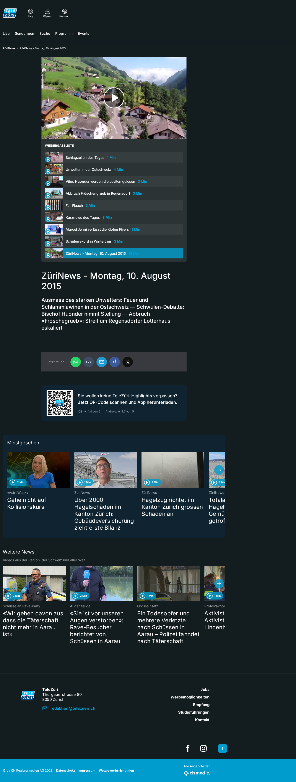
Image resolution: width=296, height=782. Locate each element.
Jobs (205, 689)
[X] (127, 362)
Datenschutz (65, 770)
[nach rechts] (219, 470)
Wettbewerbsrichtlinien (116, 770)
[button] (88, 362)
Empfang (201, 704)
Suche (44, 33)
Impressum (86, 770)
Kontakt (202, 720)
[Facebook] (114, 362)
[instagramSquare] (203, 748)
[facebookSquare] (188, 748)
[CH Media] (197, 772)
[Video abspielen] (114, 98)
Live (6, 33)
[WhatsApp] (75, 362)
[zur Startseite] (10, 13)
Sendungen (24, 33)
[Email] (101, 362)
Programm (64, 33)
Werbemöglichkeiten (190, 697)
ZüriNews (9, 48)
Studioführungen (194, 712)
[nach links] (8, 470)
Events (83, 33)
